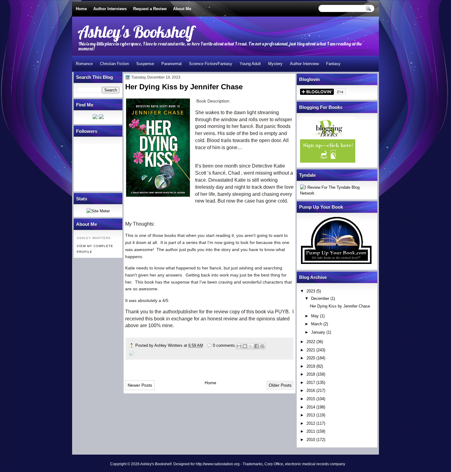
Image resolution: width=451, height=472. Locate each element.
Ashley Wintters (169, 345)
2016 (310, 390)
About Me (182, 8)
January (318, 332)
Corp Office (273, 464)
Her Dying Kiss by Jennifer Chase (340, 306)
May (315, 316)
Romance (84, 63)
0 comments (224, 345)
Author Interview (304, 63)
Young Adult (250, 63)
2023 (310, 291)
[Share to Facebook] (256, 346)
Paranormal (171, 63)
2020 (310, 358)
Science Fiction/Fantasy (210, 63)
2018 (310, 374)
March (316, 324)
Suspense (145, 63)
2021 (310, 350)
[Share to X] (251, 346)
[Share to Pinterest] (262, 346)
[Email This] (239, 346)
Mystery (275, 63)
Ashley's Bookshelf (136, 31)
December (320, 298)
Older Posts (280, 385)
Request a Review (150, 8)
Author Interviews (110, 8)
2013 (310, 415)
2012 (310, 423)
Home (81, 8)
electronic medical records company (315, 464)
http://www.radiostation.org (218, 464)
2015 (310, 399)
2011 (310, 431)
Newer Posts (140, 385)
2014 (310, 407)
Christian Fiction (114, 63)
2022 (310, 341)
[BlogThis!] (245, 346)
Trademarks (253, 464)
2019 (310, 366)
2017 (310, 382)
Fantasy (333, 63)
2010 (310, 439)
